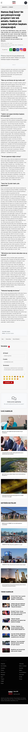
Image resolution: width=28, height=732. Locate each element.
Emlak (20, 676)
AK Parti (15, 71)
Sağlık (2, 681)
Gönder (7, 382)
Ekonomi (3, 672)
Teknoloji (21, 663)
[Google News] (4, 49)
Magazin (3, 674)
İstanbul (8, 188)
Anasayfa (4, 7)
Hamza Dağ (8, 339)
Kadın (2, 683)
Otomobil (21, 674)
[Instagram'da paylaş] (21, 49)
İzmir (20, 71)
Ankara (13, 101)
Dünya (2, 670)
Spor (2, 676)
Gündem (3, 668)
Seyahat (21, 668)
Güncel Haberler (16, 339)
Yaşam (2, 679)
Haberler (3, 663)
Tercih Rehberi (22, 672)
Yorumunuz (6, 365)
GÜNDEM (11, 7)
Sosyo (20, 679)
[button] (1, 3)
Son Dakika (3, 666)
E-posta (5, 359)
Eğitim (20, 670)
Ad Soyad (5, 353)
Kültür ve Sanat (22, 666)
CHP (13, 147)
